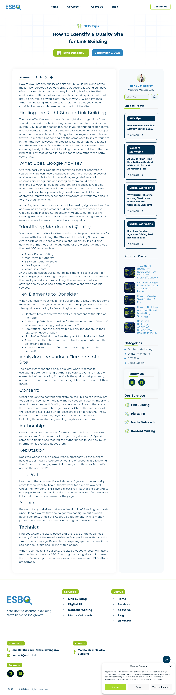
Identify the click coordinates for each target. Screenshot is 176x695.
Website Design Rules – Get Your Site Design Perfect (147, 287)
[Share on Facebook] (36, 77)
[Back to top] (166, 659)
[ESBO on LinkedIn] (10, 673)
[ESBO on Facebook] (20, 673)
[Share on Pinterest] (51, 77)
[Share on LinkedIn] (41, 77)
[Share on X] (46, 77)
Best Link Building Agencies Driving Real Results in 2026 (147, 327)
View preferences (161, 687)
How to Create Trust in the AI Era (146, 299)
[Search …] (136, 97)
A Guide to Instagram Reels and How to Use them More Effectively (147, 271)
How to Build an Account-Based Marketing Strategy (147, 312)
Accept (115, 687)
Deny (138, 687)
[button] (170, 666)
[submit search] (154, 96)
